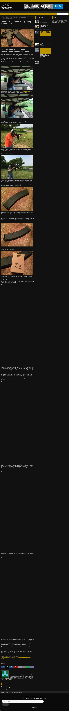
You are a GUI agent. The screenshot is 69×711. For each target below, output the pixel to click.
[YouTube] (66, 1)
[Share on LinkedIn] (11, 667)
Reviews (7, 17)
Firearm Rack (17, 672)
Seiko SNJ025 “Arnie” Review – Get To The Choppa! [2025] (45, 35)
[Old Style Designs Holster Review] (37, 62)
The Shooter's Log (13, 676)
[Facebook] (62, 1)
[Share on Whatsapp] (28, 667)
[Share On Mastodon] (32, 667)
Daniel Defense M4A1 (26, 91)
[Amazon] (68, 1)
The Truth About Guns (20, 675)
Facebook (30, 678)
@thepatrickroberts (10, 679)
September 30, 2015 (44, 22)
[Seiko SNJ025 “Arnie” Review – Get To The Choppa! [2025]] (37, 32)
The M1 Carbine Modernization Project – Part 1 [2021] (45, 53)
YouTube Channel (24, 678)
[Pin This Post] (15, 667)
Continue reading (34, 707)
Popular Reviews (39, 17)
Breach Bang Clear (27, 675)
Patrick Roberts (12, 26)
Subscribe (5, 704)
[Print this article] (24, 667)
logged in (7, 689)
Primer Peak (31, 672)
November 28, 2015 (6, 26)
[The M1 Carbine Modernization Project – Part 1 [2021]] (37, 50)
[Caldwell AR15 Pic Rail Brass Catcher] (37, 21)
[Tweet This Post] (7, 667)
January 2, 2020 (43, 45)
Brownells (32, 675)
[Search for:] (62, 14)
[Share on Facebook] (3, 667)
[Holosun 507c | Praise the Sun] (37, 44)
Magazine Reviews (20, 26)
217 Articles (22, 671)
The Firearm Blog (13, 675)
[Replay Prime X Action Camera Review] (37, 26)
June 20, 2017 (43, 63)
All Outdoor (20, 676)
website (4, 652)
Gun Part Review (14, 17)
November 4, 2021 (43, 57)
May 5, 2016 (42, 27)
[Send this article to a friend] (20, 667)
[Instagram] (64, 1)
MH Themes (20, 692)
